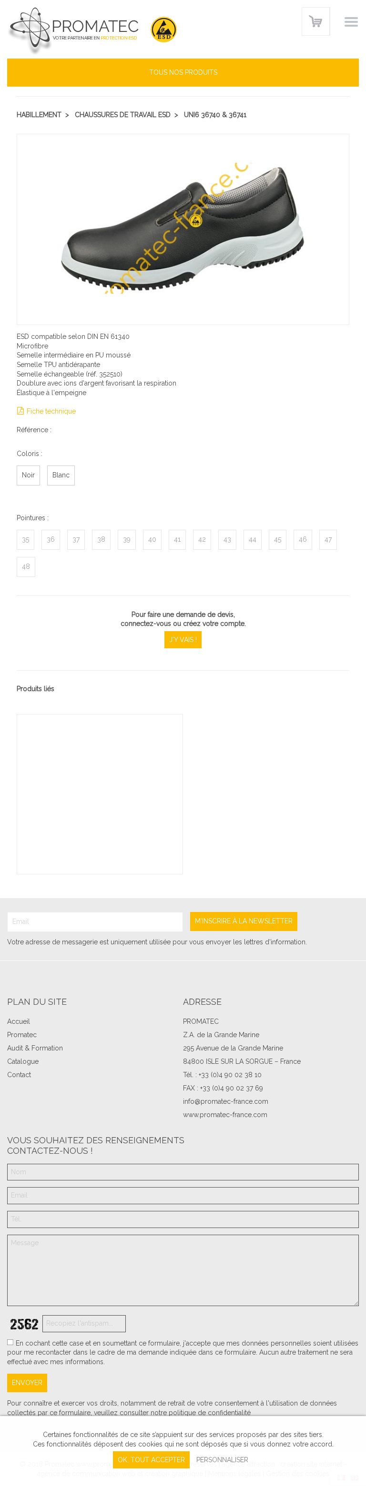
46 (303, 539)
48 (26, 566)
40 (152, 539)
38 (101, 539)
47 (328, 539)
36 (51, 539)
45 (277, 539)
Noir (28, 475)
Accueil (18, 1021)
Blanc (61, 475)
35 (25, 539)
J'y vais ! (183, 640)
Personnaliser (222, 1460)
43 (227, 539)
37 (76, 539)
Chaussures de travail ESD (123, 115)
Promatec (22, 1035)
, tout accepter (151, 1460)
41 (177, 539)
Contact (19, 1075)
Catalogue (23, 1061)
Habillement (39, 115)
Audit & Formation (35, 1048)
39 (127, 539)
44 (252, 539)
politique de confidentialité (210, 1413)
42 (202, 539)
